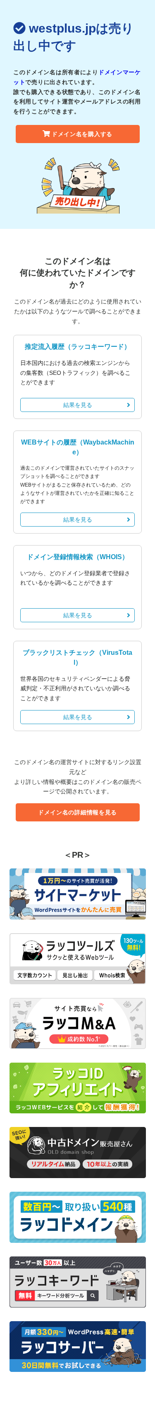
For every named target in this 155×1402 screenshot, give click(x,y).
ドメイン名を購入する (82, 134)
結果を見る (77, 405)
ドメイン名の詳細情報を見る (77, 812)
